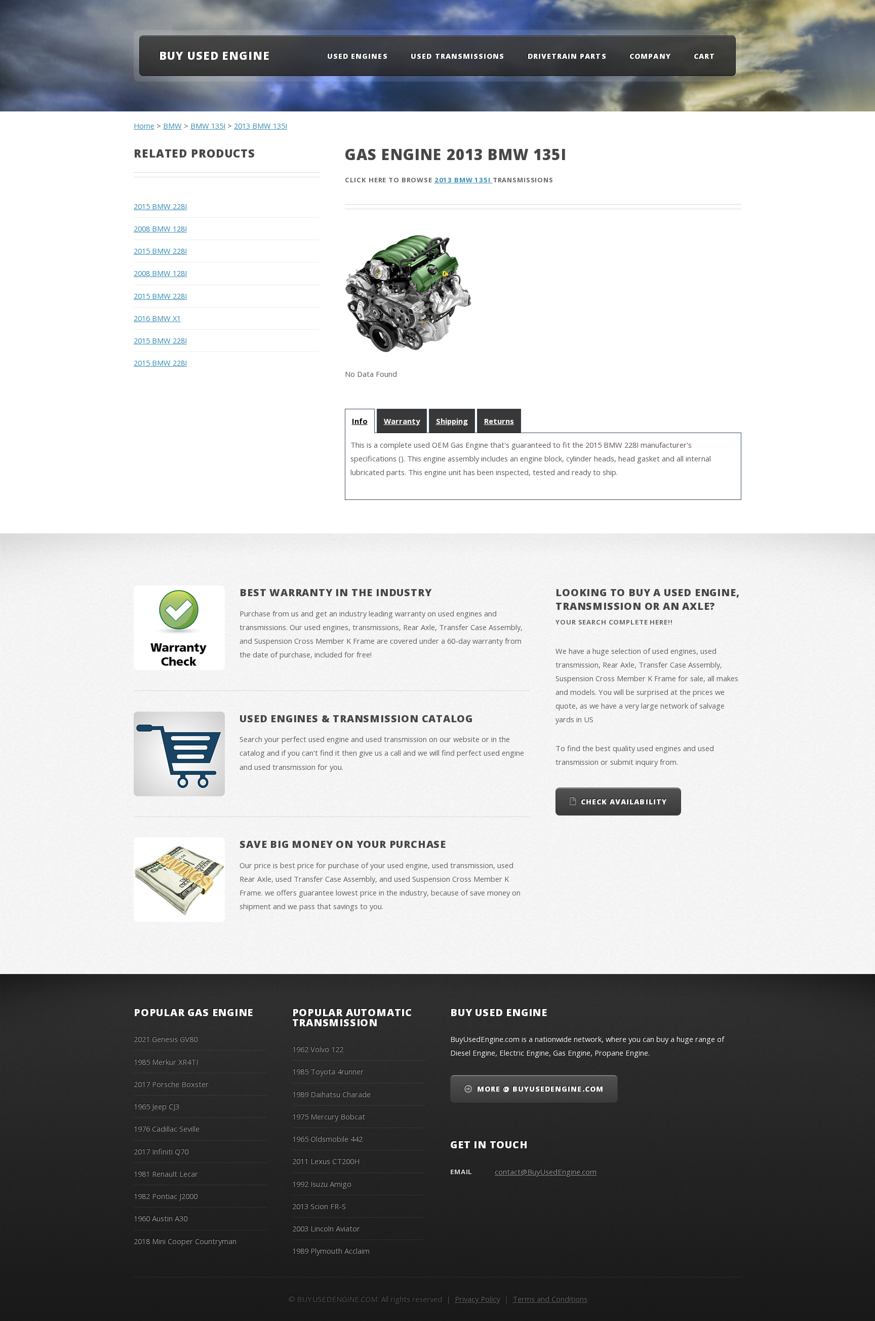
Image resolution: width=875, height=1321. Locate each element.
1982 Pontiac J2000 (165, 1196)
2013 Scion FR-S (319, 1206)
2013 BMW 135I (260, 126)
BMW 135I (207, 126)
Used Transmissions (457, 56)
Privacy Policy (477, 1299)
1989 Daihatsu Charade (331, 1094)
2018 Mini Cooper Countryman (185, 1241)
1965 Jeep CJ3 (156, 1106)
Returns (499, 421)
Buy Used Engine (214, 55)
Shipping (452, 421)
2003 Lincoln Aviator (326, 1228)
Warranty (402, 421)
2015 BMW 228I (160, 206)
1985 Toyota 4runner (328, 1071)
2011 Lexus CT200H (326, 1161)
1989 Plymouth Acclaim (331, 1251)
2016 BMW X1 (157, 318)
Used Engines (357, 56)
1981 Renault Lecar (166, 1174)
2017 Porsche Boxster (171, 1084)
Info (360, 421)
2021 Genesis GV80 (165, 1039)
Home (144, 126)
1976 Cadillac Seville (167, 1128)
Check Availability (624, 801)
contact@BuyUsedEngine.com (545, 1172)
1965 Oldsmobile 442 (327, 1139)
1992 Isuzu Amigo (321, 1184)
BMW (172, 126)
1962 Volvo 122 (317, 1049)
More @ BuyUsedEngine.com (540, 1089)
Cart (704, 56)
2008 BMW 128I (160, 228)
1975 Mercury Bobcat (328, 1116)
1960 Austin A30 (160, 1218)
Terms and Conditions (549, 1299)
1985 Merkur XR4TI (166, 1062)
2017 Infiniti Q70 (161, 1151)
